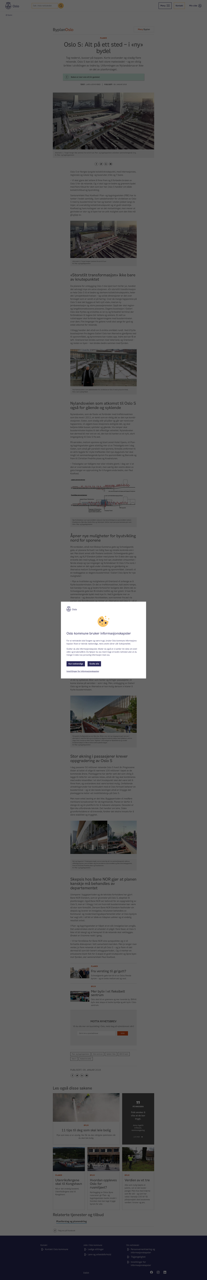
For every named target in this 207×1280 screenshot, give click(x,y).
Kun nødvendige (75, 663)
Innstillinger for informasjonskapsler (83, 671)
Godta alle (94, 663)
